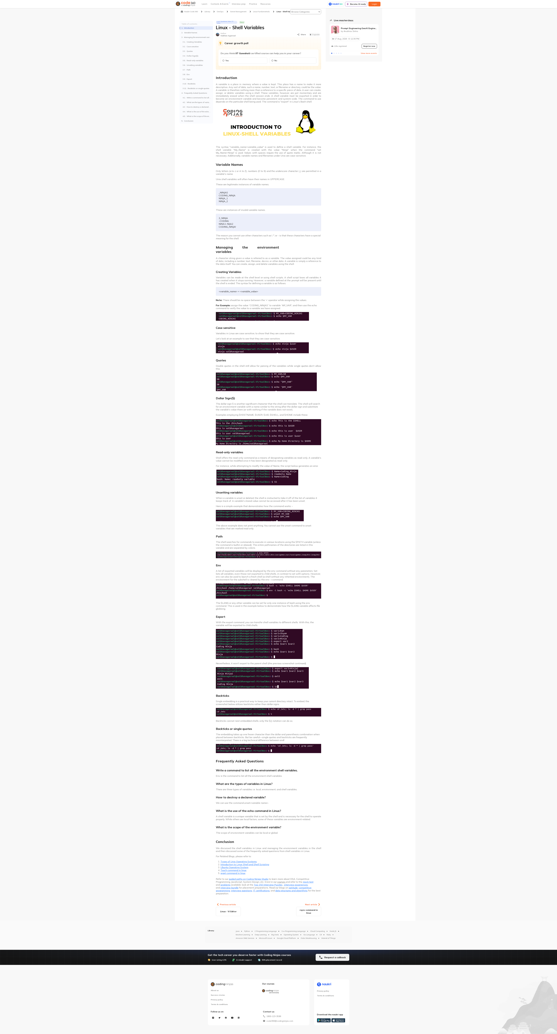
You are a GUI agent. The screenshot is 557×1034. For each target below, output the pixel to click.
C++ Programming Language (293, 931)
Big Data (275, 935)
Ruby (329, 935)
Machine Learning (243, 935)
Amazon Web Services (245, 938)
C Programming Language (266, 931)
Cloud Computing (317, 931)
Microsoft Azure (265, 938)
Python (247, 931)
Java (237, 931)
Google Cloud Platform (286, 938)
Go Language (309, 935)
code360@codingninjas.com (279, 1021)
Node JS (333, 931)
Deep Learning (261, 935)
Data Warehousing (309, 938)
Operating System (291, 935)
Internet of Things (328, 938)
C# (321, 935)
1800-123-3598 (273, 1016)
